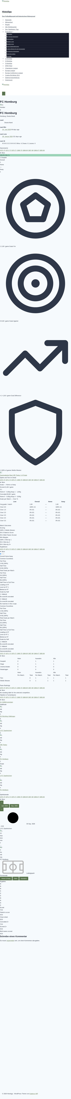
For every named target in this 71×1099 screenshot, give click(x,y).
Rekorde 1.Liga (10, 41)
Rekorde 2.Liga (10, 44)
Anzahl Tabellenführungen (12, 46)
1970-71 (13, 150)
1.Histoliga (8, 59)
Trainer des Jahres (10, 54)
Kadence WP (34, 1094)
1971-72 (8, 150)
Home (7, 556)
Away (11, 556)
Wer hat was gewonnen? (12, 36)
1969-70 (19, 150)
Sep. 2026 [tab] (14, 806)
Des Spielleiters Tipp (12, 29)
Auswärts (24, 878)
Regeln (7, 24)
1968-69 (25, 150)
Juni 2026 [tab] (4, 806)
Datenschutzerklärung (12, 78)
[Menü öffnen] (3, 93)
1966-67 (36, 150)
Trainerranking (9, 39)
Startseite (8, 20)
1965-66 (42, 150)
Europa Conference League (14, 73)
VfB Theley (3, 745)
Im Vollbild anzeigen (6, 702)
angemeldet (10, 940)
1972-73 (2, 150)
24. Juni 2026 (6, 129)
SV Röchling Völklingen (7, 716)
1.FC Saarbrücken (6, 730)
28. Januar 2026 (7, 136)
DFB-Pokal (8, 66)
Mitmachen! (9, 22)
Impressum (8, 80)
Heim (15, 878)
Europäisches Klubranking (12, 51)
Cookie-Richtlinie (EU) (12, 75)
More (3, 153)
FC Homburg (4, 759)
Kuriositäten (9, 34)
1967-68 (30, 150)
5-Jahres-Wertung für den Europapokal (15, 49)
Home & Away (6, 878)
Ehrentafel (8, 56)
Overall (2, 556)
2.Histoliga (8, 61)
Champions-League (11, 68)
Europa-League (10, 70)
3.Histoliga (8, 63)
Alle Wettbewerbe (11, 27)
